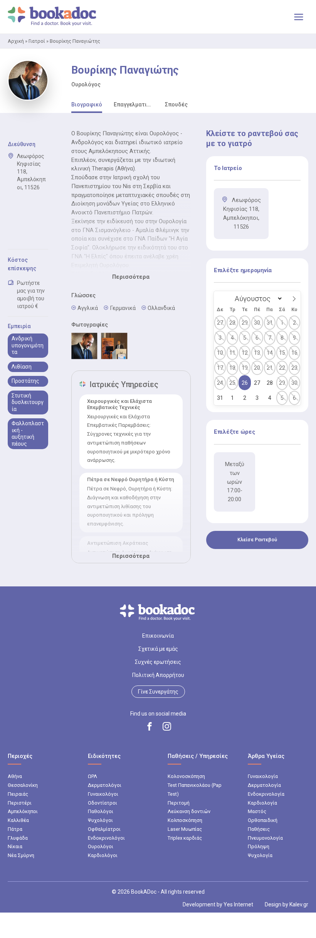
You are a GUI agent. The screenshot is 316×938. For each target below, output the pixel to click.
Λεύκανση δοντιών (189, 811)
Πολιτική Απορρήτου (158, 675)
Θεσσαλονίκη (23, 785)
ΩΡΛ (92, 776)
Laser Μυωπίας (185, 829)
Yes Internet (238, 904)
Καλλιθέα (18, 820)
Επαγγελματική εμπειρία (133, 104)
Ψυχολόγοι (100, 820)
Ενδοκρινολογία (266, 794)
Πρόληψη (258, 846)
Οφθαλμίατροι (104, 829)
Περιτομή (179, 803)
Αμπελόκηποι (23, 811)
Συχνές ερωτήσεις (158, 662)
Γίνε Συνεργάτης (158, 692)
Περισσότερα (131, 276)
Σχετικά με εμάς (158, 649)
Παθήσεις (259, 829)
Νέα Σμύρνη (21, 855)
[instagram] (167, 726)
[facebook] (149, 726)
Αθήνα (15, 776)
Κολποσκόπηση (185, 820)
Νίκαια (15, 846)
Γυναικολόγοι (103, 794)
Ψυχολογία (260, 855)
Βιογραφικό (86, 104)
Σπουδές (176, 104)
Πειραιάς (18, 794)
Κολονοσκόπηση (186, 776)
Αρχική (16, 41)
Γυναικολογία (263, 776)
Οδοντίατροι (102, 803)
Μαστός (257, 811)
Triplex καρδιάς (185, 838)
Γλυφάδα (18, 838)
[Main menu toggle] (298, 17)
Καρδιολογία (262, 803)
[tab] (86, 105)
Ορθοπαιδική (262, 820)
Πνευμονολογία (265, 838)
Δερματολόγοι (104, 785)
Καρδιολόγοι (103, 855)
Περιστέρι (20, 803)
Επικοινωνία (158, 636)
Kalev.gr (298, 904)
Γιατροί (37, 41)
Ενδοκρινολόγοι (106, 838)
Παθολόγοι (100, 811)
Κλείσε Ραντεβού (257, 539)
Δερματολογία (264, 785)
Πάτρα (15, 829)
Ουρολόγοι (100, 846)
